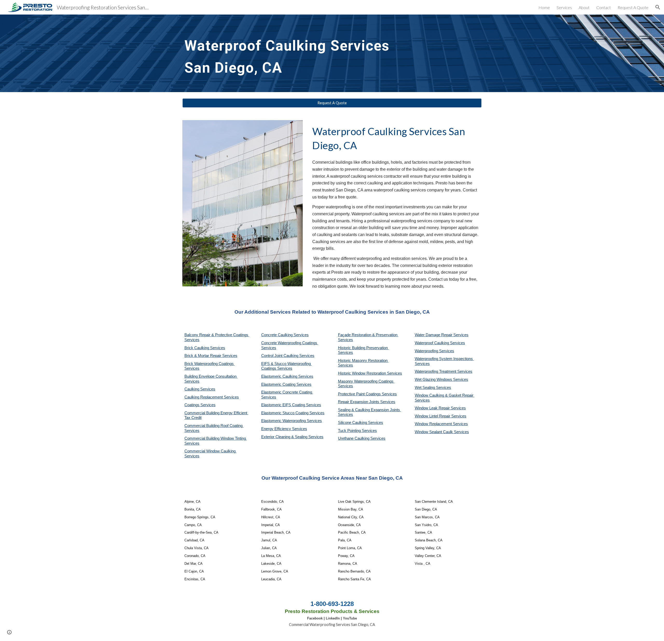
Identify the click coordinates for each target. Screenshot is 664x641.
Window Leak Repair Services (440, 408)
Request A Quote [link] (633, 7)
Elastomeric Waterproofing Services (291, 421)
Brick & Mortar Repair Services (210, 356)
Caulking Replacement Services (211, 397)
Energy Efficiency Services (284, 429)
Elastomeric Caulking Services (287, 376)
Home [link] (544, 7)
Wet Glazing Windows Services (441, 379)
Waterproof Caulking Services (440, 343)
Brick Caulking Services (204, 348)
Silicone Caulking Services (360, 423)
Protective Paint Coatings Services (367, 394)
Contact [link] (603, 7)
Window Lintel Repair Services (440, 416)
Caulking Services (199, 389)
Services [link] (564, 7)
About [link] (584, 7)
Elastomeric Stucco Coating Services (292, 413)
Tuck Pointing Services (357, 431)
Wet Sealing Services (433, 387)
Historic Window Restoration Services (370, 373)
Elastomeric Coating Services (286, 384)
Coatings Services (200, 405)
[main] (293, 53)
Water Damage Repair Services (441, 335)
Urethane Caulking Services (361, 438)
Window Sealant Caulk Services (442, 432)
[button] (658, 7)
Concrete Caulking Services (285, 335)
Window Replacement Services (441, 424)
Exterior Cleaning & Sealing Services (292, 437)
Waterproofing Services (434, 351)
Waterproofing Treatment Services (443, 371)
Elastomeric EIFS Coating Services (291, 405)
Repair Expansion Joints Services (366, 402)
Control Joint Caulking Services (287, 356)
